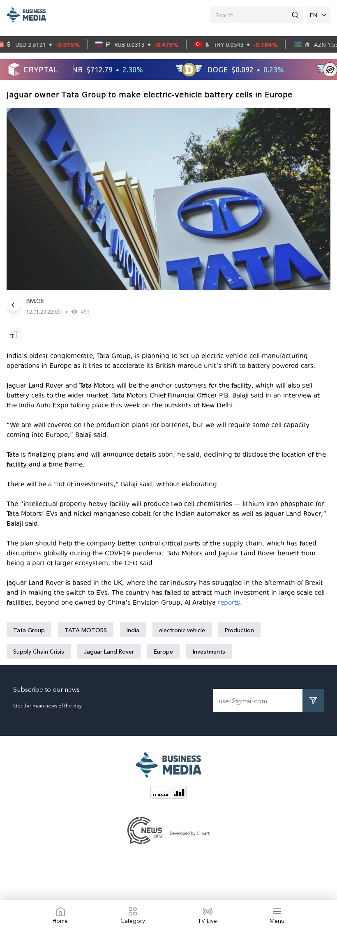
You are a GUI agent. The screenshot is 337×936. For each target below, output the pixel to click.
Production (239, 630)
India (133, 630)
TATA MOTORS (86, 630)
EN (313, 15)
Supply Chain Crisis (38, 651)
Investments (209, 651)
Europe (163, 651)
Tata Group (29, 630)
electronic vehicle (182, 630)
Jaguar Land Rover (109, 651)
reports (229, 602)
